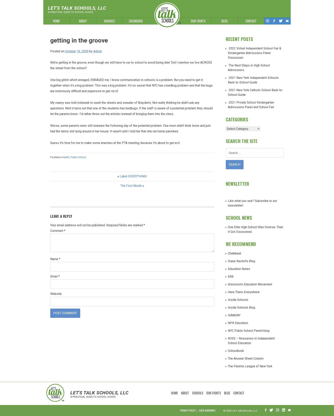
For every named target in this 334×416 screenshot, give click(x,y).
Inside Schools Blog (241, 307)
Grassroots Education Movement (250, 284)
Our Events (198, 21)
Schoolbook (236, 351)
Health (65, 157)
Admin (97, 51)
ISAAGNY (234, 315)
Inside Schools (238, 300)
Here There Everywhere (244, 292)
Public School (78, 157)
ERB (230, 276)
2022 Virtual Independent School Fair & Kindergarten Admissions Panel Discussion (254, 53)
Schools (109, 21)
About (83, 21)
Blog (225, 21)
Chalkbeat (234, 253)
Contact (250, 21)
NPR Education (238, 323)
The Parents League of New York (250, 366)
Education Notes (239, 269)
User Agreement (207, 410)
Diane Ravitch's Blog (241, 261)
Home (56, 21)
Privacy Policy (188, 410)
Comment (57, 231)
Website (56, 294)
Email (55, 276)
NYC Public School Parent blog (248, 331)
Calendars (136, 21)
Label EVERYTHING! (133, 176)
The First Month (131, 186)
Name (55, 259)
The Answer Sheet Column (245, 358)
